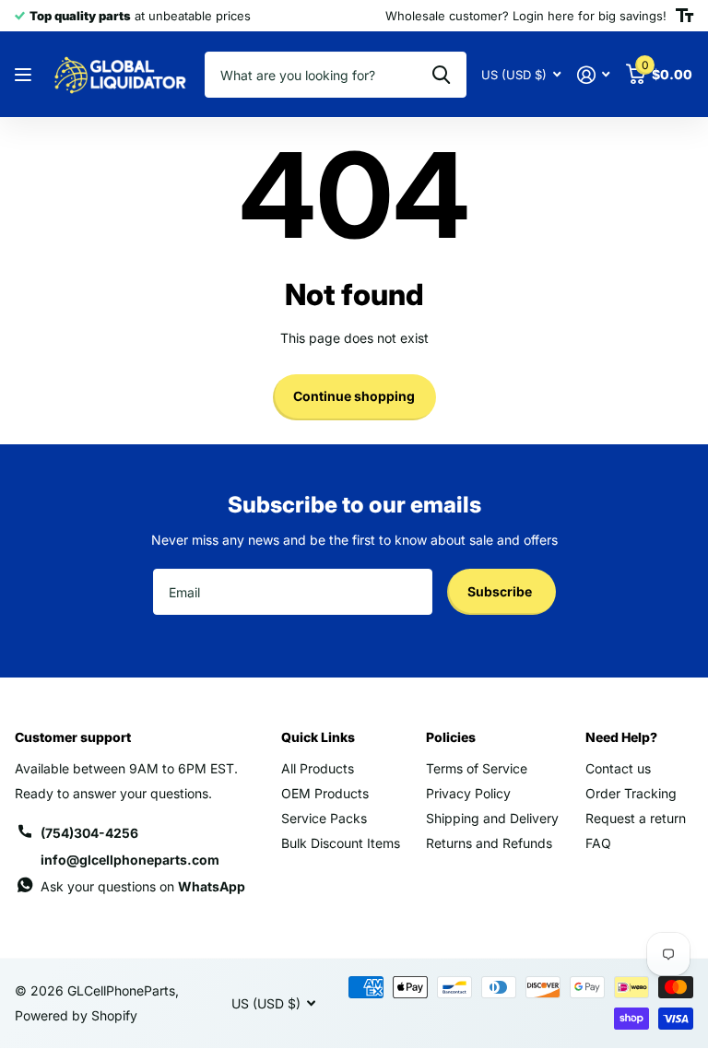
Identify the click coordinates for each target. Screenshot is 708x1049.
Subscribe (501, 591)
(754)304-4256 (89, 833)
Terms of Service (476, 768)
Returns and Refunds (489, 843)
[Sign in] (593, 75)
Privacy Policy (468, 793)
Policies (451, 737)
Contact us (618, 768)
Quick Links (318, 737)
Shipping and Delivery (492, 818)
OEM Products (325, 793)
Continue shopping (354, 396)
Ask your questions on (143, 886)
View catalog (25, 75)
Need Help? (621, 737)
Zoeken (441, 75)
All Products (317, 768)
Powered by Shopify (76, 1015)
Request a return (635, 818)
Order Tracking (631, 793)
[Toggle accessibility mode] (684, 16)
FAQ (598, 843)
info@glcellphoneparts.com (130, 859)
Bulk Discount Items (340, 843)
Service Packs (324, 818)
